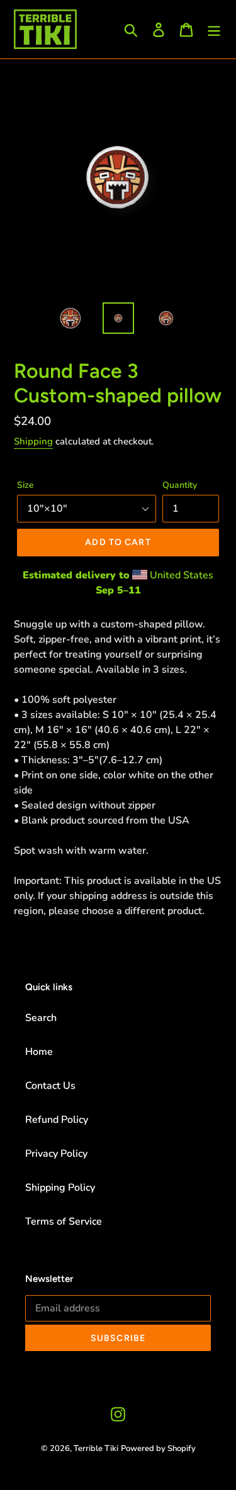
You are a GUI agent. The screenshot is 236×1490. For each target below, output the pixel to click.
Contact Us (50, 1086)
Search (41, 1018)
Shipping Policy (60, 1188)
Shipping (33, 441)
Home (39, 1052)
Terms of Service (63, 1221)
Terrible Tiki (96, 1448)
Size (25, 485)
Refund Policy (56, 1120)
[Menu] (214, 29)
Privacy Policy (56, 1154)
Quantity (179, 485)
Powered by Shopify (158, 1448)
